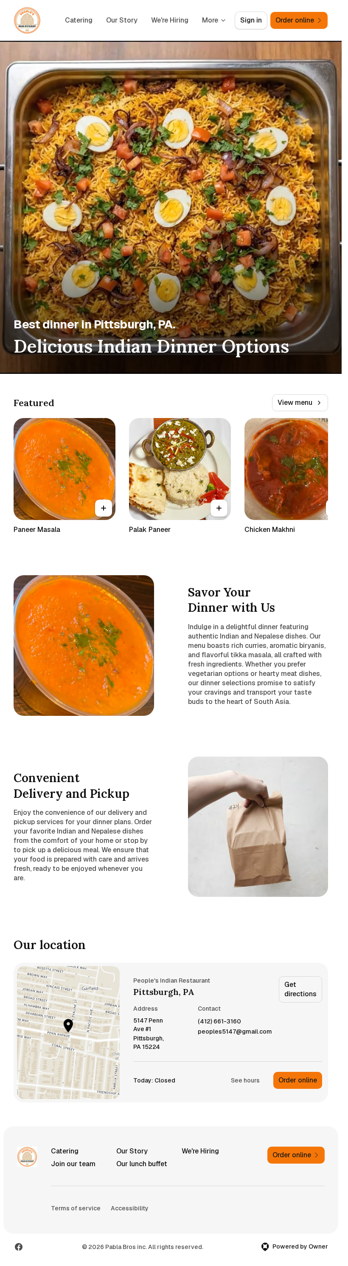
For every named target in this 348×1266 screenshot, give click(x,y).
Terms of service (76, 1208)
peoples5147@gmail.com (235, 1032)
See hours (245, 1080)
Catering (79, 20)
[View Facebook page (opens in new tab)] (19, 1247)
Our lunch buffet (141, 1163)
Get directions (300, 989)
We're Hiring (169, 20)
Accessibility (130, 1208)
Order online (297, 1080)
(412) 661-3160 (219, 1021)
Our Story (122, 20)
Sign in (251, 20)
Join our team (73, 1163)
